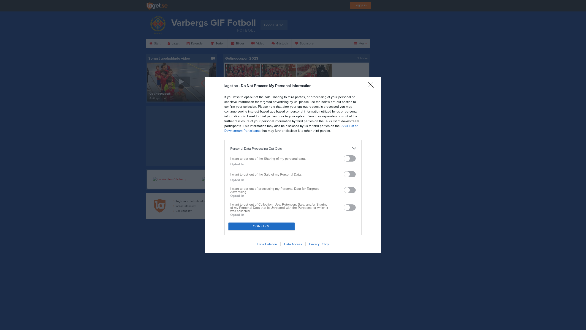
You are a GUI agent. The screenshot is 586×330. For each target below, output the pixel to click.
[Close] (372, 86)
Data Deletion (267, 244)
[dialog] (293, 165)
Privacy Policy (319, 244)
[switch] (350, 158)
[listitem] (293, 148)
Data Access (293, 244)
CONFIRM (261, 226)
